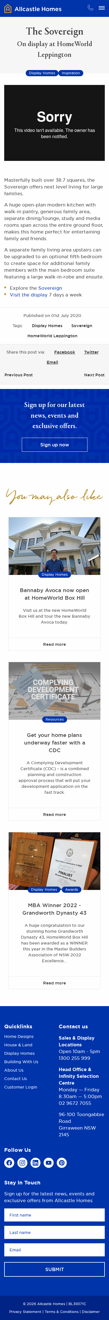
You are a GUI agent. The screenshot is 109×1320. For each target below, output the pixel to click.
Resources (55, 719)
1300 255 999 (74, 1058)
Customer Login (20, 1087)
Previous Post (18, 374)
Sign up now (54, 445)
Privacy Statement (25, 1312)
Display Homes (47, 325)
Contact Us (15, 1078)
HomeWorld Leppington (52, 335)
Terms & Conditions (62, 1312)
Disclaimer (91, 1312)
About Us (13, 1070)
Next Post (94, 374)
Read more (54, 644)
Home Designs (19, 1037)
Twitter (91, 352)
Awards (71, 889)
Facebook (64, 352)
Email (52, 362)
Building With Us (21, 1061)
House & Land (18, 1044)
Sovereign (50, 288)
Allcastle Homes (32, 8)
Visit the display (29, 295)
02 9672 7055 (75, 1103)
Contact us (73, 1026)
